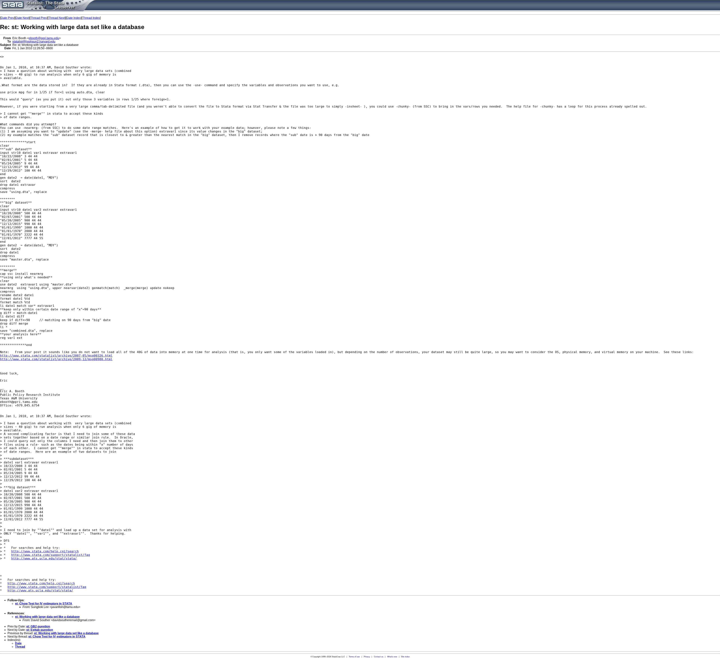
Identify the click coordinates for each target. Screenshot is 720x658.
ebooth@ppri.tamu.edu (44, 38)
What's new (392, 657)
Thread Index (91, 17)
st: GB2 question (38, 626)
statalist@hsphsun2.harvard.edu (33, 41)
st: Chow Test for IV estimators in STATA (43, 603)
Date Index (73, 17)
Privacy (367, 657)
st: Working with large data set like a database (47, 616)
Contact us (378, 657)
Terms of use (354, 657)
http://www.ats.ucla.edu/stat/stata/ (44, 558)
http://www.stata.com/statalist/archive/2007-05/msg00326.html (56, 355)
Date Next (22, 17)
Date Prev (7, 17)
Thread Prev (38, 17)
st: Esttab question (39, 629)
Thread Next (56, 17)
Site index (405, 657)
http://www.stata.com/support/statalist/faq (50, 555)
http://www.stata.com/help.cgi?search (45, 551)
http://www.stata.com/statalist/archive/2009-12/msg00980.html (56, 359)
